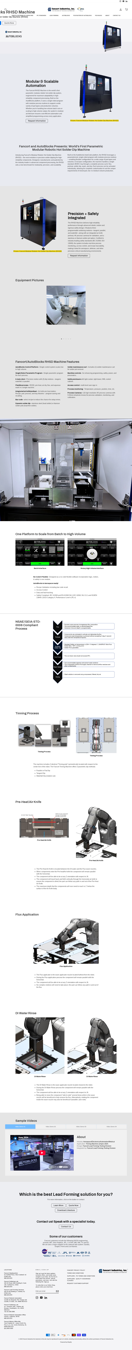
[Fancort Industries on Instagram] (37, 1297)
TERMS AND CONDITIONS (75, 1273)
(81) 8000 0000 (8, 1328)
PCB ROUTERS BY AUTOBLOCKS (82, 15)
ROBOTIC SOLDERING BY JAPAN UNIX (22, 15)
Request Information (37, 121)
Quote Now (9, 23)
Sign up (46, 1282)
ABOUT (107, 15)
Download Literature (66, 1210)
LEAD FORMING (54, 15)
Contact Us (66, 1227)
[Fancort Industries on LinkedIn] (46, 1297)
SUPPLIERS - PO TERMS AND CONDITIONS (81, 1276)
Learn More (58, 1205)
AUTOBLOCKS (66, 15)
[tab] (20, 1126)
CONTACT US (116, 15)
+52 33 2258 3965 (9, 1311)
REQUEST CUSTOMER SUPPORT (78, 1283)
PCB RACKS (98, 15)
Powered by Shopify (66, 1342)
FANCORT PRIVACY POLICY (76, 1270)
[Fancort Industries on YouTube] (41, 1297)
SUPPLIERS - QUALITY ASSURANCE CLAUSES (78, 1279)
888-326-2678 (8, 1278)
